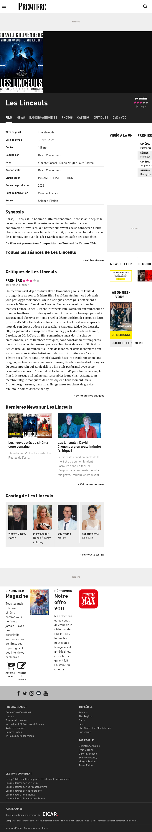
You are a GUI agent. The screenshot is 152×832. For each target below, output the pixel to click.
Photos (67, 117)
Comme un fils (14, 731)
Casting (83, 117)
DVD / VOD (119, 117)
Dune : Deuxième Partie (19, 712)
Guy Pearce (86, 163)
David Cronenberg (50, 155)
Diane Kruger (68, 163)
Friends (83, 712)
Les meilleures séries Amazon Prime (26, 786)
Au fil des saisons (15, 728)
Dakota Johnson (88, 753)
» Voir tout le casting (92, 554)
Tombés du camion (16, 720)
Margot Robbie (87, 761)
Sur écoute (85, 731)
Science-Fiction (48, 201)
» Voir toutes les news (91, 484)
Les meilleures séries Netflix (22, 782)
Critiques (100, 117)
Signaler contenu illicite (36, 828)
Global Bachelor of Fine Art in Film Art (55, 820)
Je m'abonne (121, 335)
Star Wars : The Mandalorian (95, 728)
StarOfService (82, 820)
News (21, 117)
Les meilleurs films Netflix (21, 794)
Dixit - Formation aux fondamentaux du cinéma (114, 820)
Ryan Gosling (86, 749)
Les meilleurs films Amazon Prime (25, 798)
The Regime (85, 716)
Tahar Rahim (86, 765)
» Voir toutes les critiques (89, 395)
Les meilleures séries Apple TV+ (24, 790)
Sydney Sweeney (88, 757)
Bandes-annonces (43, 117)
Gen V (82, 720)
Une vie (10, 716)
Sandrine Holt (90, 533)
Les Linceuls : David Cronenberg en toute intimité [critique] (79, 447)
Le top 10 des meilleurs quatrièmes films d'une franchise (38, 778)
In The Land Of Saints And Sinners (25, 724)
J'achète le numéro (122, 343)
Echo (81, 724)
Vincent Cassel (47, 163)
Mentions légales (14, 828)
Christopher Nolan (89, 745)
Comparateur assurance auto (20, 820)
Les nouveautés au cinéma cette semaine (28, 445)
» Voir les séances (93, 260)
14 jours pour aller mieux (20, 735)
